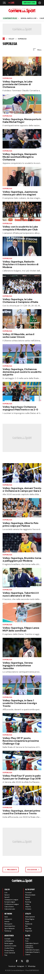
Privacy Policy (9, 950)
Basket (27, 897)
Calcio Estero (9, 907)
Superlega (22, 39)
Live (12, 3)
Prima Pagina (29, 919)
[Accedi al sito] (39, 2)
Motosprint (8, 924)
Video (27, 939)
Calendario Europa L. (32, 950)
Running (28, 902)
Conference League (12, 904)
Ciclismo (28, 909)
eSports (28, 907)
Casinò (27, 955)
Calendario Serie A (31, 943)
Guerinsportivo (10, 926)
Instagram (20, 966)
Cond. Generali (10, 953)
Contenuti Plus (10, 18)
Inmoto (7, 921)
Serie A (7, 895)
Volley (11, 39)
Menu (39, 50)
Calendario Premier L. (32, 952)
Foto (26, 941)
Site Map (28, 928)
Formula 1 (28, 893)
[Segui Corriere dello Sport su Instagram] (27, 961)
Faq (6, 955)
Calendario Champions (29, 947)
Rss (26, 926)
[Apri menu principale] (4, 2)
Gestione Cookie (10, 946)
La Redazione (9, 941)
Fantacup (8, 931)
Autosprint (8, 919)
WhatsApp (31, 966)
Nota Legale (9, 943)
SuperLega (7, 78)
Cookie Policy (9, 948)
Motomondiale (30, 895)
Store (27, 921)
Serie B (7, 897)
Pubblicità (28, 924)
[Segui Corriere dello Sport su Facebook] (16, 961)
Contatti (7, 939)
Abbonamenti (30, 917)
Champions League (11, 900)
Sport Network (10, 928)
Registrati (28, 931)
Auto (6, 917)
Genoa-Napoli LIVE (28, 18)
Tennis (27, 900)
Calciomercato (10, 909)
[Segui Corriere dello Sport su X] (22, 961)
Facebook (12, 966)
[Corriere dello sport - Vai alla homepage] (22, 10)
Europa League (10, 902)
